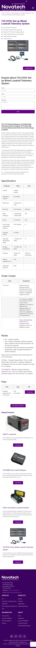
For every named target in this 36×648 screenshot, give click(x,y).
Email (2, 94)
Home (2, 13)
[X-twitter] (24, 636)
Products (7, 13)
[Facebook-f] (20, 636)
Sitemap (4, 623)
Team (19, 616)
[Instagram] (15, 636)
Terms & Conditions (7, 618)
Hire (3, 599)
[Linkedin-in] (11, 636)
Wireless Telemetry (25, 13)
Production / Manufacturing (9, 601)
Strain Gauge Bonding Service (9, 606)
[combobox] (9, 1)
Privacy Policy (5, 616)
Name (2, 88)
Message (3, 100)
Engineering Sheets (23, 606)
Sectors (20, 599)
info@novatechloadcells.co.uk (14, 592)
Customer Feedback (23, 620)
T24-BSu (4, 360)
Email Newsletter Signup (24, 625)
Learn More (18, 445)
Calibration (5, 603)
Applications (21, 603)
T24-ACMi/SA (5, 369)
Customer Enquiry (22, 623)
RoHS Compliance (6, 620)
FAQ (3, 608)
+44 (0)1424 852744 (13, 590)
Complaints (21, 618)
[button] (33, 8)
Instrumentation (15, 13)
